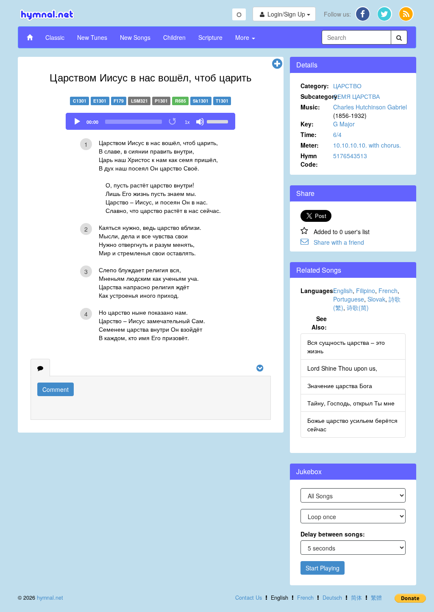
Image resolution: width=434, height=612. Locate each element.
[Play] (77, 121)
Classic (54, 37)
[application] (150, 121)
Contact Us (248, 597)
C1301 (79, 101)
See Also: (319, 322)
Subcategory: (317, 96)
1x (187, 122)
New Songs (135, 37)
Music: (310, 107)
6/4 (337, 134)
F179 (119, 101)
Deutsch (332, 597)
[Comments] (40, 368)
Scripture (210, 37)
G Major (344, 124)
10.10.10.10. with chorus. (367, 145)
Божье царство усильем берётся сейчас (352, 424)
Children (174, 37)
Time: (308, 134)
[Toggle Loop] (173, 121)
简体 (356, 597)
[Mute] (200, 121)
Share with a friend (339, 242)
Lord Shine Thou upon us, (342, 368)
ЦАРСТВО (347, 85)
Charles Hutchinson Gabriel (370, 107)
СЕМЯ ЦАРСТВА (356, 96)
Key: (307, 124)
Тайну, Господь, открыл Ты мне (351, 403)
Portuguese (348, 299)
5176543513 (350, 155)
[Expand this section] (277, 64)
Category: (314, 85)
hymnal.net (50, 597)
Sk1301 (201, 101)
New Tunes (92, 37)
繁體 (376, 597)
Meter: (309, 145)
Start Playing (322, 568)
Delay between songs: (332, 534)
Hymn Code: (309, 159)
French (388, 290)
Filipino (365, 290)
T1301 (222, 101)
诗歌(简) (358, 307)
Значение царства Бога (339, 385)
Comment (55, 389)
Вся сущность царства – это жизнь (346, 346)
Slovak (376, 299)
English (343, 290)
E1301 (99, 101)
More (243, 37)
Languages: (317, 290)
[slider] (219, 121)
